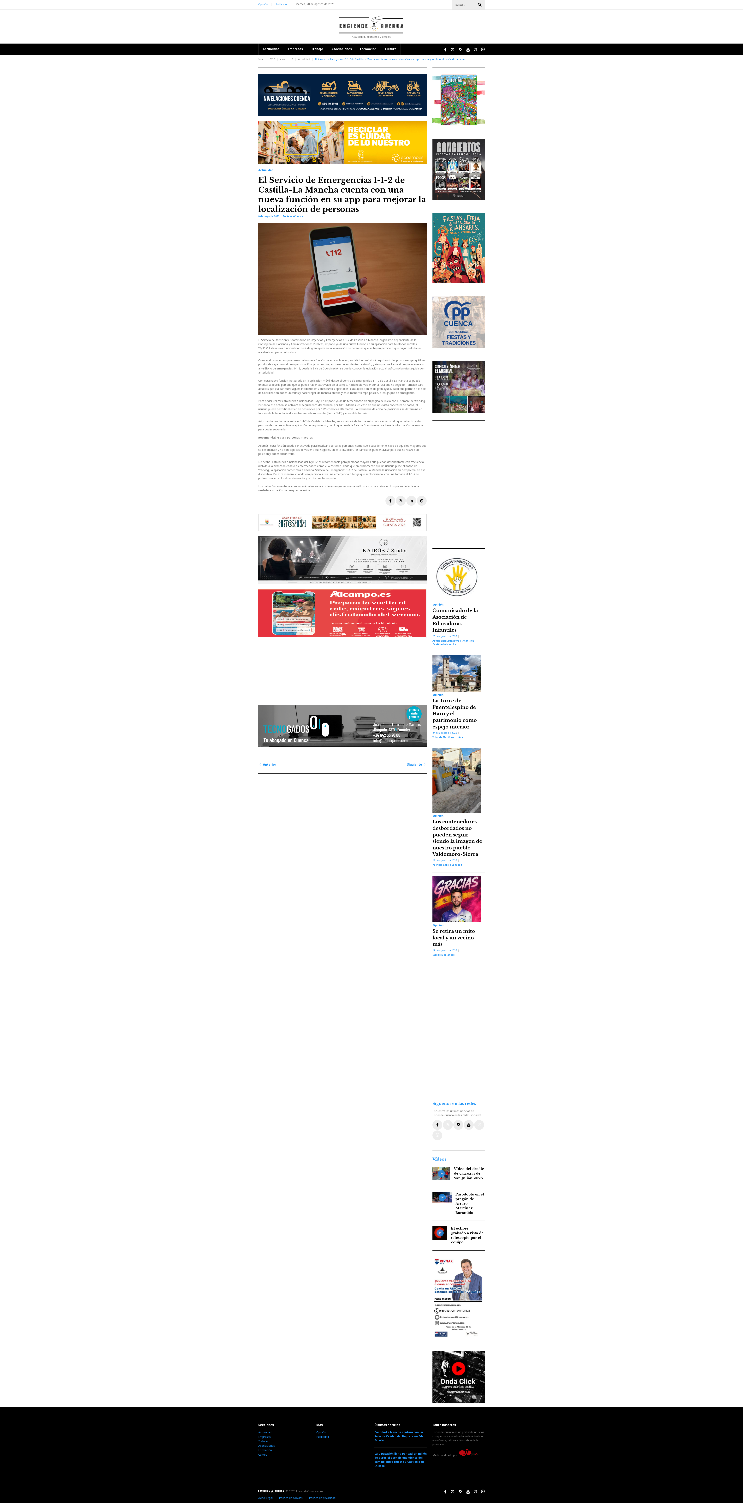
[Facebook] (437, 1125)
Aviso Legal (265, 1498)
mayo (283, 59)
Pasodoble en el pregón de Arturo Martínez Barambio (469, 1203)
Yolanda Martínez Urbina (447, 737)
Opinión (263, 4)
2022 (272, 59)
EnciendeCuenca (293, 216)
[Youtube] (469, 1125)
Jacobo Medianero (443, 954)
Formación (368, 49)
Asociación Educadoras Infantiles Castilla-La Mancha (453, 642)
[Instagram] (458, 1125)
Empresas (295, 49)
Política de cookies (291, 1498)
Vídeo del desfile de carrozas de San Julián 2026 (469, 1173)
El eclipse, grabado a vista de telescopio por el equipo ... (467, 1235)
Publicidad (282, 4)
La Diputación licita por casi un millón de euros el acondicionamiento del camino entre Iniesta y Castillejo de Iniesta (400, 1460)
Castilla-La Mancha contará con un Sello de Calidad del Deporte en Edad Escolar (399, 1436)
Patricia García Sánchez (447, 864)
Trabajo (317, 49)
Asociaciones (341, 49)
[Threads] (479, 1125)
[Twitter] (448, 1125)
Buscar (479, 4)
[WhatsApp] (437, 1135)
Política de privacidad (322, 1498)
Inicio (261, 59)
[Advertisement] (343, 670)
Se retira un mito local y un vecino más (453, 937)
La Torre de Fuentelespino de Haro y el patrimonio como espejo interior (454, 713)
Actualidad (271, 49)
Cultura (390, 49)
